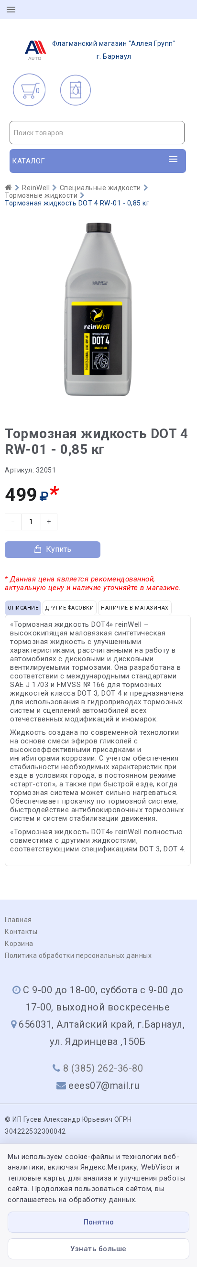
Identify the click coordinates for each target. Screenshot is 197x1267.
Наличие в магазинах (135, 608)
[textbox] (97, 132)
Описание (23, 608)
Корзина (19, 943)
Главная (18, 919)
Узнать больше (98, 1249)
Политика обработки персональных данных (78, 955)
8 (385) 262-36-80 (103, 1068)
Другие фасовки (69, 608)
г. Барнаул (114, 50)
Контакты (21, 931)
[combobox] (97, 132)
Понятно (99, 1222)
